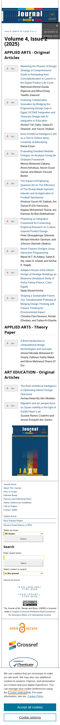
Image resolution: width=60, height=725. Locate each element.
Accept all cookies (30, 707)
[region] (30, 696)
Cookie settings (17, 692)
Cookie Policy (35, 696)
